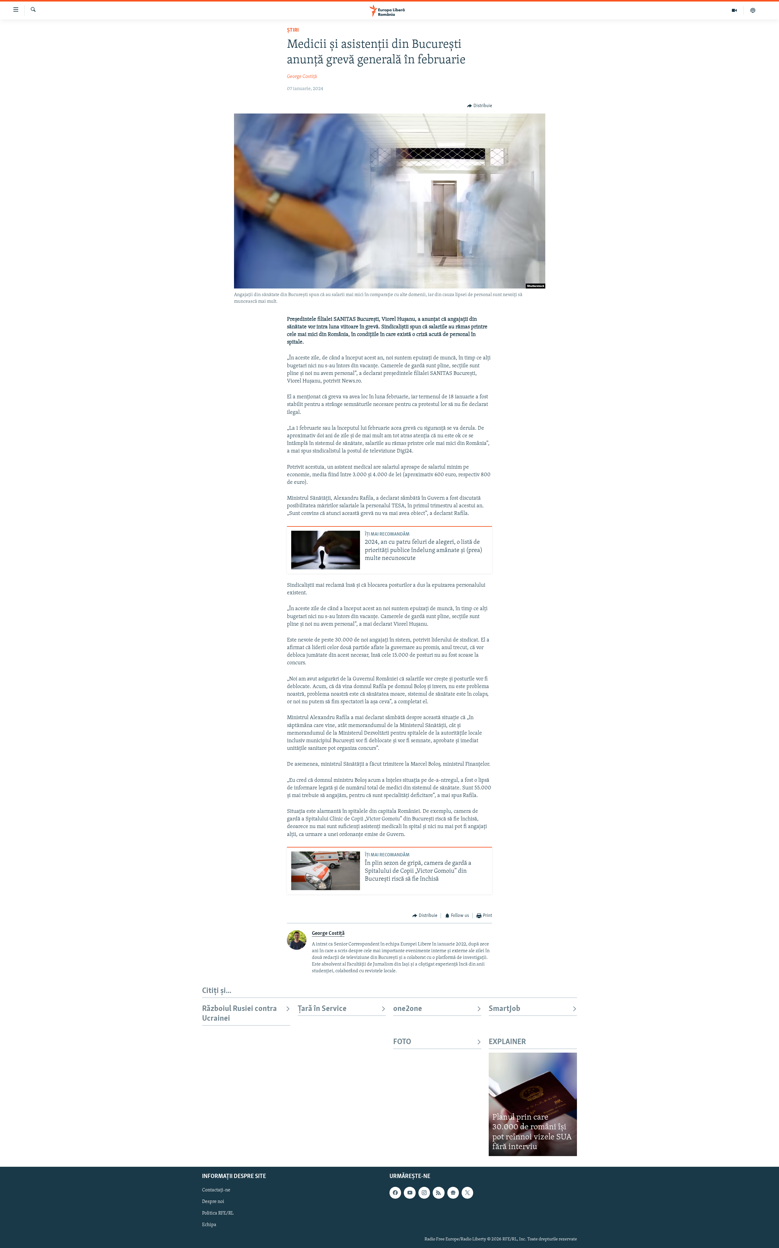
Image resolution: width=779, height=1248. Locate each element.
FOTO (402, 1042)
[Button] (479, 106)
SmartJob (504, 1009)
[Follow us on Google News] (453, 1192)
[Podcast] (753, 10)
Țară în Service (322, 1009)
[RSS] (438, 1192)
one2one (407, 1009)
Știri (293, 30)
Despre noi (213, 1201)
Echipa (209, 1224)
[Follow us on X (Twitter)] (467, 1192)
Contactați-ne (216, 1190)
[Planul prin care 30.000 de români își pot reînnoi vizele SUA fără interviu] (533, 1104)
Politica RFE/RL (218, 1213)
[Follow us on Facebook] (395, 1192)
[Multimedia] (734, 10)
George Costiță (302, 76)
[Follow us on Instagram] (424, 1192)
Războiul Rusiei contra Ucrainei (239, 1014)
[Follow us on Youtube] (409, 1192)
